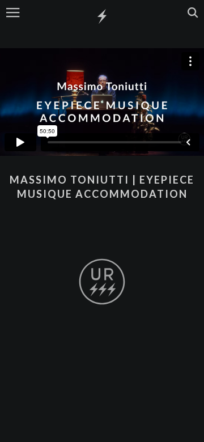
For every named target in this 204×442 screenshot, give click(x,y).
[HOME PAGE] (102, 17)
